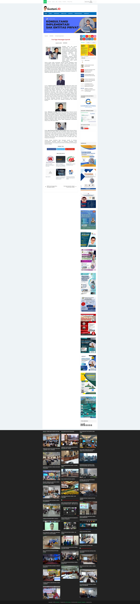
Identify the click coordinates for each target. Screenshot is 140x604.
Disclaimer (64, 1)
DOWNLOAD (86, 13)
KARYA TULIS (63, 13)
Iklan (56, 1)
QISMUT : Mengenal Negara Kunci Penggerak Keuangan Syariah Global (60, 165)
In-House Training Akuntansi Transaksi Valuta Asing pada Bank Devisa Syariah (90, 80)
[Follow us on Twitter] (84, 36)
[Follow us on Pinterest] (84, 39)
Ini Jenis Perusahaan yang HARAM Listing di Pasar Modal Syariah (60, 177)
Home (45, 1)
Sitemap (60, 1)
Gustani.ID (57, 602)
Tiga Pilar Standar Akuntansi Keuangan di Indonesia (50, 165)
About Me (49, 1)
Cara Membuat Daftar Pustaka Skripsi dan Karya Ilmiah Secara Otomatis (89, 85)
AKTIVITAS (70, 13)
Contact (53, 1)
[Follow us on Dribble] (95, 36)
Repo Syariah (48, 176)
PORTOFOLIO (56, 13)
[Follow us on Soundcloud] (95, 39)
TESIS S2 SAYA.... (87, 60)
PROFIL (50, 13)
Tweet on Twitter (61, 149)
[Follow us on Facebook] (81, 36)
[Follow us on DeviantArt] (81, 39)
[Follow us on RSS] (89, 36)
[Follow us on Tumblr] (89, 39)
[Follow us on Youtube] (92, 36)
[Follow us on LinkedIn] (92, 39)
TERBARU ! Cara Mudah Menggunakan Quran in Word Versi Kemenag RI (90, 90)
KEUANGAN (65, 42)
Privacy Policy (69, 1)
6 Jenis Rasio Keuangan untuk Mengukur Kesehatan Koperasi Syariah (90, 71)
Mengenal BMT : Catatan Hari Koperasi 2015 (70, 164)
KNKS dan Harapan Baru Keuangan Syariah (52, 186)
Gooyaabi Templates (81, 602)
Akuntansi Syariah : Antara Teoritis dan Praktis (69, 186)
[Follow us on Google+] (87, 36)
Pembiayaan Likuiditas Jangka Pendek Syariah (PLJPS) (70, 177)
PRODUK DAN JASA (78, 13)
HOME (46, 13)
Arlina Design (68, 602)
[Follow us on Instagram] (87, 39)
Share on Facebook (52, 149)
